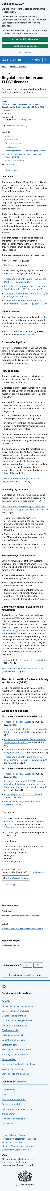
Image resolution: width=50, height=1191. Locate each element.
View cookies (25, 52)
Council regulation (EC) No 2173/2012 (23, 794)
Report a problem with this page (25, 975)
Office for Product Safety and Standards (19, 104)
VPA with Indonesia (24, 334)
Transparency (8, 1113)
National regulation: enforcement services (20, 915)
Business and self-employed (15, 1010)
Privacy (12, 1135)
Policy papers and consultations (17, 1109)
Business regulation (18, 66)
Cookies (23, 1135)
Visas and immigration (12, 1069)
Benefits (6, 1001)
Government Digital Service (15, 1149)
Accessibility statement (13, 1138)
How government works (13, 1118)
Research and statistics (13, 1104)
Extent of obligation (13, 143)
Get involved (8, 1123)
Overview (9, 136)
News (5, 1094)
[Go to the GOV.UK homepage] (11, 60)
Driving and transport (12, 1035)
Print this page (12, 170)
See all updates (24, 120)
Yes (29, 965)
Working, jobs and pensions (15, 1073)
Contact (32, 1138)
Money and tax (9, 1059)
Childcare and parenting (14, 1015)
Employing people (11, 1044)
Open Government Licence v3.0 (17, 1162)
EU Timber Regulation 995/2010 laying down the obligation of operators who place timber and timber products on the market (25, 784)
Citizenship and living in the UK (17, 1020)
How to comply (11, 147)
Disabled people (10, 1030)
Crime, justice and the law (14, 1025)
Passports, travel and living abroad (19, 1064)
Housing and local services (15, 1054)
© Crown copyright (25, 1184)
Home (4, 66)
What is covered (11, 139)
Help (4, 1135)
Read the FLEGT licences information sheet (23, 668)
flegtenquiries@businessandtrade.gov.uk (22, 630)
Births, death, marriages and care (18, 1006)
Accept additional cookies (25, 39)
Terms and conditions (12, 1142)
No (40, 965)
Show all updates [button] (37, 872)
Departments (8, 1089)
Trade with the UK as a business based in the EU (22, 928)
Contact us (9, 164)
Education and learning (13, 1040)
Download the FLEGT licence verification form (24, 660)
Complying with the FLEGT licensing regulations (25, 151)
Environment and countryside (16, 1049)
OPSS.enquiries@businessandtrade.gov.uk (23, 827)
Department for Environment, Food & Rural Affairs (24, 107)
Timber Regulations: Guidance (19, 721)
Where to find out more (14, 160)
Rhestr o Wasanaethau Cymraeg (18, 1146)
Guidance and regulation (14, 1099)
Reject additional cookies (25, 46)
